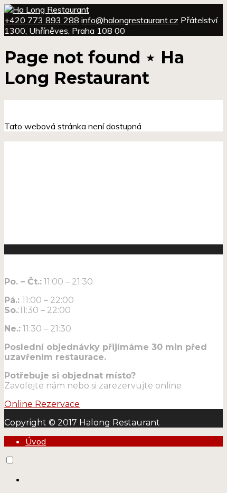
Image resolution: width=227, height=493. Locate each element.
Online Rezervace (42, 404)
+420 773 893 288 (41, 20)
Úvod (35, 441)
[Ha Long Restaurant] (46, 9)
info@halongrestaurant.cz (129, 20)
